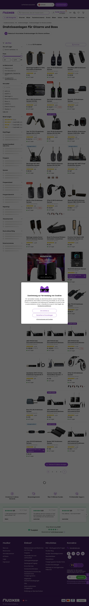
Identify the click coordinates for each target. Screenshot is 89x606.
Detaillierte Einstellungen (44, 315)
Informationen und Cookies (44, 319)
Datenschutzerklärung (44, 306)
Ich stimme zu (44, 311)
